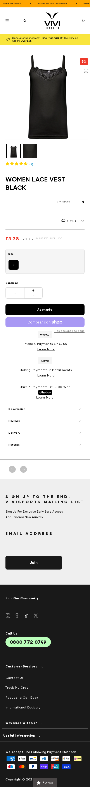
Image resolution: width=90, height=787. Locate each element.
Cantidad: (12, 283)
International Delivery (22, 707)
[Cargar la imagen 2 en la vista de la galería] (30, 151)
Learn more (46, 375)
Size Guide (76, 221)
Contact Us (14, 677)
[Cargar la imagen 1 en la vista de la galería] (14, 151)
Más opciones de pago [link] (69, 330)
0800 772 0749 (28, 642)
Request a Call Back (21, 697)
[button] (25, 20)
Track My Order (17, 687)
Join (34, 562)
